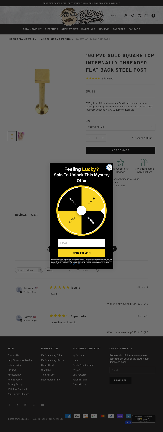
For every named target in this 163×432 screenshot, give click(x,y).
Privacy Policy (74, 264)
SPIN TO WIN (82, 253)
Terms (80, 264)
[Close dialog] (109, 167)
